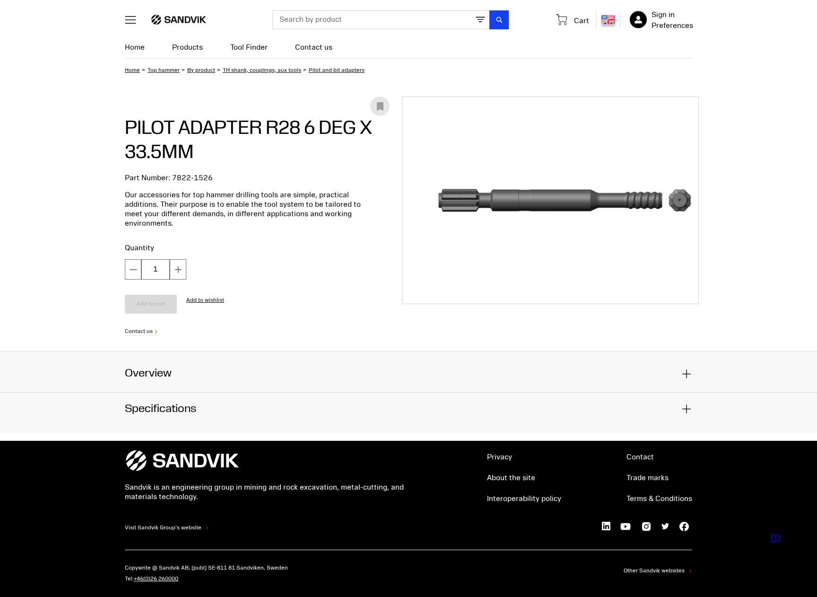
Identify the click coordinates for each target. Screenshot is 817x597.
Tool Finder (249, 47)
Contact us (313, 47)
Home (135, 47)
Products (187, 47)
